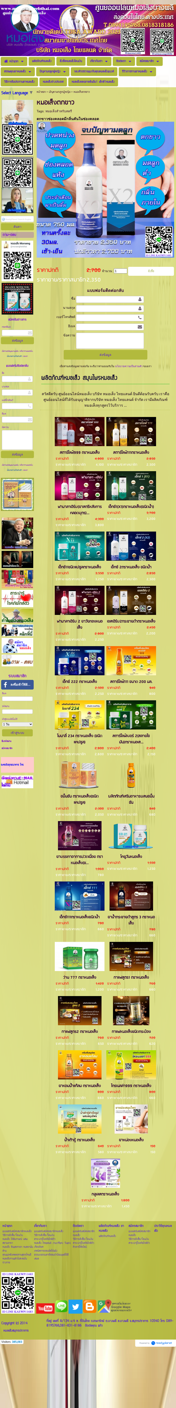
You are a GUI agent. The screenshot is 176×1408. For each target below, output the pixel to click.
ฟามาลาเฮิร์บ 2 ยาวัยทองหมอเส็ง (80, 624)
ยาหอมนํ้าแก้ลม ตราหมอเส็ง (80, 1086)
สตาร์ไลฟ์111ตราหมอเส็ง (131, 453)
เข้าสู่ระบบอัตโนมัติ (9, 719)
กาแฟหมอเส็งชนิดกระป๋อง (131, 1032)
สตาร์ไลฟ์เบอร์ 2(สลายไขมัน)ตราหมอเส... (131, 739)
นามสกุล (5, 387)
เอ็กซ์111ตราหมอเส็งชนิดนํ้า (80, 917)
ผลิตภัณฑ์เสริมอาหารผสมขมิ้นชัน (131, 799)
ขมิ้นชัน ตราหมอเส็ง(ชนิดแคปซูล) (80, 799)
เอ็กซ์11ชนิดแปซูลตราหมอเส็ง (79, 567)
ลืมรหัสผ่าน (6, 741)
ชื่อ (3, 373)
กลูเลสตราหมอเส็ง (105, 1194)
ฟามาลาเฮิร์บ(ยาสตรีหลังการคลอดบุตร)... (80, 510)
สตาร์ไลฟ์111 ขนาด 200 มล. (131, 682)
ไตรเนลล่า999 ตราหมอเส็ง (131, 1086)
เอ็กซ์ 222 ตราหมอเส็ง (80, 682)
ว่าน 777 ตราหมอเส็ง (79, 977)
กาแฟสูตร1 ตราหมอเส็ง (131, 977)
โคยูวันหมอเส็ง (131, 857)
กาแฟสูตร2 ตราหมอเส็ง (80, 1032)
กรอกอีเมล (6, 327)
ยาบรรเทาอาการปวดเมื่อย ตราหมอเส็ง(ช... (79, 860)
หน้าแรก (41, 92)
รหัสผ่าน (5, 706)
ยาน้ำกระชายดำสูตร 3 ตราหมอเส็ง (131, 920)
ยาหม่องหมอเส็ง (131, 1140)
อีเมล (4, 414)
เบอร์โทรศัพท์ (7, 400)
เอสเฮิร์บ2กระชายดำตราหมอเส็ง (131, 621)
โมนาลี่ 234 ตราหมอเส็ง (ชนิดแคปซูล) (79, 739)
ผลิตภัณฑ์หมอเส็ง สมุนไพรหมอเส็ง (79, 378)
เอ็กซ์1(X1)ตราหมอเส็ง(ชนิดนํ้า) (131, 507)
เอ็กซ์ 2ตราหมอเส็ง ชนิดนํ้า (131, 567)
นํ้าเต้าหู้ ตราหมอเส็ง (79, 1140)
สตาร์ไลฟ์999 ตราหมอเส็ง (80, 453)
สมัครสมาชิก (7, 748)
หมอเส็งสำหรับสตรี (58, 111)
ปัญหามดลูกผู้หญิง (59, 92)
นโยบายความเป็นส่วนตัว (15, 356)
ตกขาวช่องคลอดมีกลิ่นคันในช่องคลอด (68, 119)
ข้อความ (5, 427)
